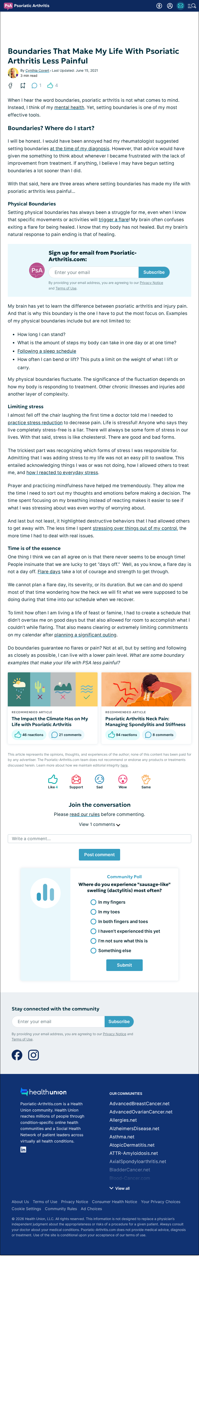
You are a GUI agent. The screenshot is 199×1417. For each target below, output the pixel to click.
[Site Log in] (170, 5)
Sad (96, 781)
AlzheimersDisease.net (134, 1128)
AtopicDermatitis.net (132, 1145)
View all (122, 1188)
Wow (120, 781)
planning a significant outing (85, 635)
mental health (69, 107)
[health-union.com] (43, 1093)
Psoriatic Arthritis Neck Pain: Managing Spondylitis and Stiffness (145, 721)
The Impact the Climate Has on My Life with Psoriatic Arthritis (50, 721)
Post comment (99, 854)
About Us (20, 1201)
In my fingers (111, 902)
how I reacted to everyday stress (62, 472)
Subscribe (154, 272)
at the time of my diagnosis (79, 148)
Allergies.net (123, 1120)
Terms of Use (66, 288)
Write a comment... (31, 838)
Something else (114, 950)
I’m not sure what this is (123, 940)
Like (50, 781)
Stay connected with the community (55, 1009)
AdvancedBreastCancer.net (139, 1103)
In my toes (109, 911)
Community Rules (61, 1208)
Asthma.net (121, 1137)
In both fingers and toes (123, 921)
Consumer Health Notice (114, 1201)
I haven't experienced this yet (129, 931)
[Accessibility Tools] (159, 5)
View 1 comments (97, 824)
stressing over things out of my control (135, 528)
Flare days (49, 571)
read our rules (85, 814)
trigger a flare (114, 219)
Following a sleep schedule (46, 351)
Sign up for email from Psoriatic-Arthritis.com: (93, 256)
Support (74, 781)
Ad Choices (91, 1208)
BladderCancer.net (129, 1170)
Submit (124, 965)
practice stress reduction (35, 422)
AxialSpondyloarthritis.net (137, 1161)
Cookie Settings (26, 1208)
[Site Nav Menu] (192, 5)
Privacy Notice (151, 283)
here (124, 765)
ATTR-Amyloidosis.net (133, 1153)
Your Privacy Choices (160, 1201)
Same (143, 781)
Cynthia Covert (37, 70)
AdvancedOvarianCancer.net (141, 1112)
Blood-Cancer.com (129, 1178)
